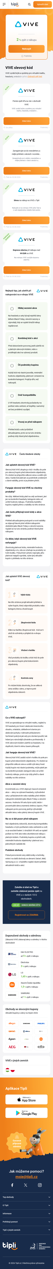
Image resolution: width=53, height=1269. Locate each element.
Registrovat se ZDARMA (26, 915)
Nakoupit (26, 49)
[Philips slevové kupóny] (41, 1023)
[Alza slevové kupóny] (26, 1031)
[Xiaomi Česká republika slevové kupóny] (41, 1039)
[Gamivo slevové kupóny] (12, 1031)
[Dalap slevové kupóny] (41, 1031)
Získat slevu (26, 121)
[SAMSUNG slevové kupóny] (26, 1023)
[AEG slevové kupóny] (12, 1047)
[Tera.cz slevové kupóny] (26, 1047)
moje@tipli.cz (26, 1177)
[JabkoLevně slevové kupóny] (26, 1039)
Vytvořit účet (42, 4)
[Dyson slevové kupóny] (12, 1039)
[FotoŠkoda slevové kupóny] (41, 1047)
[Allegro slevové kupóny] (12, 1023)
